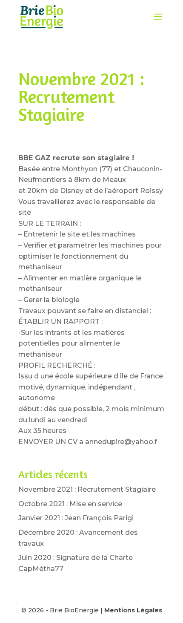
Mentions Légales (133, 610)
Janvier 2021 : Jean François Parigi (76, 518)
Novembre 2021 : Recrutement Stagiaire (87, 489)
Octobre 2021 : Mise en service (70, 504)
